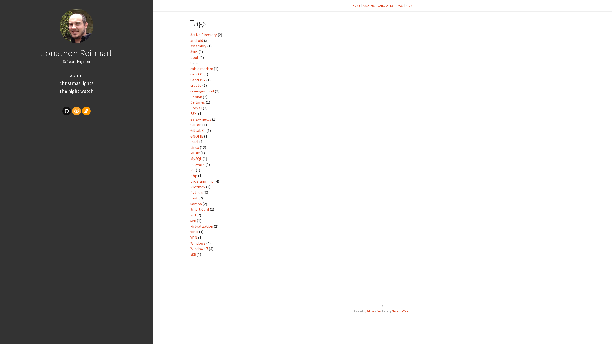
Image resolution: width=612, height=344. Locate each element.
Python (196, 192)
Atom (409, 5)
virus (194, 231)
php (193, 175)
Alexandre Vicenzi (401, 311)
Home (357, 5)
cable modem (201, 68)
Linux (194, 147)
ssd (193, 215)
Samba (196, 203)
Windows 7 (199, 248)
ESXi (193, 113)
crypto (196, 85)
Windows (197, 243)
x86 (193, 254)
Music (195, 152)
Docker (196, 108)
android (196, 40)
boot (194, 57)
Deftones (197, 102)
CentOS (196, 74)
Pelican (370, 311)
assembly (198, 45)
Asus (194, 51)
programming (202, 181)
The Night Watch (76, 91)
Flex (378, 311)
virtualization (201, 226)
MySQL (196, 158)
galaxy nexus (200, 119)
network (197, 164)
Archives (369, 5)
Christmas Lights (76, 83)
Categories (385, 5)
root (194, 198)
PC (192, 169)
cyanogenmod (202, 91)
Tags (399, 5)
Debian (196, 96)
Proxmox (197, 186)
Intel (194, 141)
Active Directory (203, 34)
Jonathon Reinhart (76, 53)
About (76, 75)
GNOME (196, 136)
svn (193, 220)
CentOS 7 (197, 79)
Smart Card (199, 209)
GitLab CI (198, 130)
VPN (193, 237)
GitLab (196, 124)
